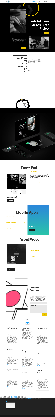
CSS (25, 72)
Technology (38, 1)
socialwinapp (34, 1)
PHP (25, 69)
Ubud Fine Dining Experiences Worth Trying (27, 351)
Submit (44, 314)
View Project (11, 269)
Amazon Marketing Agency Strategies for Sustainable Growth (26, 328)
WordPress (22, 58)
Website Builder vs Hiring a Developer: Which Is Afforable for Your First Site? (27, 372)
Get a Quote (9, 228)
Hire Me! (23, 47)
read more (8, 343)
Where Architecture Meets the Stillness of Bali (42, 349)
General (42, 1)
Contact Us (11, 200)
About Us (45, 1)
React (24, 63)
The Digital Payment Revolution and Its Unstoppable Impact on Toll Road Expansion (12, 349)
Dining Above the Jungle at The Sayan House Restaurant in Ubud (12, 328)
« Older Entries (8, 392)
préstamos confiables (14, 396)
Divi (25, 61)
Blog (27, 323)
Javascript (22, 66)
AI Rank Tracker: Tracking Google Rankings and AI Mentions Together (12, 370)
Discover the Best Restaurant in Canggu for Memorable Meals (42, 328)
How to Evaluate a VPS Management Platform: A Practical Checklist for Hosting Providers (42, 371)
